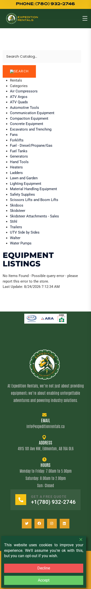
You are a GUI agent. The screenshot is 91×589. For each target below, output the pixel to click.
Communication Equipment (32, 113)
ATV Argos (18, 97)
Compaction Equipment (29, 118)
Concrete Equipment (26, 124)
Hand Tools (19, 162)
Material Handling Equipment (33, 189)
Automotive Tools (24, 107)
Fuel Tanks (18, 151)
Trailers (16, 227)
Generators (19, 156)
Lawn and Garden (24, 178)
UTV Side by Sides (25, 232)
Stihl (13, 221)
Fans (14, 134)
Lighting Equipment (25, 183)
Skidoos (16, 205)
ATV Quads (19, 102)
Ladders (16, 173)
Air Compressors (24, 91)
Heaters (16, 167)
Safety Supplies (22, 194)
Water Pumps (21, 243)
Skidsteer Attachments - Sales (34, 216)
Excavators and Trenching (30, 129)
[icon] (27, 523)
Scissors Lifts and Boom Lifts (34, 200)
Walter (15, 238)
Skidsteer (17, 210)
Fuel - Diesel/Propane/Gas (31, 145)
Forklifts (17, 140)
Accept (44, 580)
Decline (43, 568)
